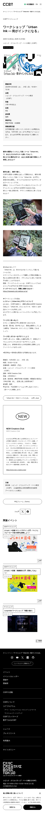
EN (37, 4)
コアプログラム (9, 706)
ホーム (5, 11)
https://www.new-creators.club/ (16, 470)
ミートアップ (18, 713)
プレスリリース (9, 733)
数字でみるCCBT (9, 720)
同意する (32, 807)
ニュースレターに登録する (22, 663)
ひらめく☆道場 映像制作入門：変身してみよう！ (20, 572)
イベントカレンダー (11, 676)
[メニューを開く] (40, 4)
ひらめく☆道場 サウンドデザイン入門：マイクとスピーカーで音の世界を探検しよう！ (21, 531)
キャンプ (25, 710)
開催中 (5, 680)
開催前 (5, 683)
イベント (10, 11)
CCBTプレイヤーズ (10, 717)
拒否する (12, 807)
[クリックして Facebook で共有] (27, 511)
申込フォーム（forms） (22, 501)
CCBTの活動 (8, 692)
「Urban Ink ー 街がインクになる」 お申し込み (22, 398)
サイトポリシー (9, 750)
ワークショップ (9, 713)
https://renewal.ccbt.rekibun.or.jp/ (15, 291)
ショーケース (32, 710)
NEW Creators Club (15, 430)
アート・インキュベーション (13, 710)
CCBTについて (9, 702)
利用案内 (6, 741)
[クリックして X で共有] (22, 511)
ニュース (6, 729)
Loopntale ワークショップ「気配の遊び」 (19, 611)
